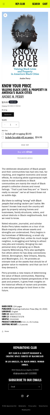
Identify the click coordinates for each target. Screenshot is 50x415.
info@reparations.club (20, 373)
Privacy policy (32, 406)
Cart (44, 4)
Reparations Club (11, 406)
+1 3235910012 (32, 373)
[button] (3, 4)
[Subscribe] (39, 387)
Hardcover (9, 115)
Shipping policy (26, 409)
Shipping (4, 106)
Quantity (4, 120)
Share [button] (7, 331)
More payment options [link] (25, 158)
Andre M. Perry (13, 97)
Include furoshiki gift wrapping (19, 137)
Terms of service (43, 406)
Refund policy (22, 406)
